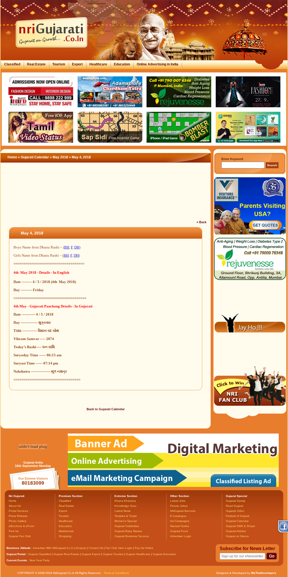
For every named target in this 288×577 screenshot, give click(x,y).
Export (77, 64)
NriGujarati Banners (182, 510)
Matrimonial (66, 531)
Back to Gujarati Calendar (106, 409)
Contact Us (96, 547)
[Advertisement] (105, 194)
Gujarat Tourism (113, 554)
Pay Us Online (144, 547)
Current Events (16, 560)
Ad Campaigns (179, 521)
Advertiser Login (180, 536)
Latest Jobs (177, 500)
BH (66, 247)
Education (122, 64)
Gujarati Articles (236, 531)
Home (12, 157)
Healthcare (98, 64)
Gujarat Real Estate (66, 554)
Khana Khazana (125, 500)
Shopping (65, 536)
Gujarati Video (235, 510)
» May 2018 (59, 157)
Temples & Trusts (125, 515)
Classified (12, 64)
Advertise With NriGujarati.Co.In (53, 547)
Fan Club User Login (118, 547)
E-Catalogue (178, 515)
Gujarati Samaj (235, 500)
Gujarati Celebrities (126, 526)
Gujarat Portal (16, 554)
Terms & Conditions (116, 572)
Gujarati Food (179, 531)
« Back (201, 222)
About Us (15, 505)
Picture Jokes (179, 505)
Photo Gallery (17, 521)
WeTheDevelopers (263, 572)
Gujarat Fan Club (20, 536)
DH (76, 247)
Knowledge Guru (125, 505)
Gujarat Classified (39, 554)
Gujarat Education (164, 554)
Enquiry (81, 547)
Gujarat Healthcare (138, 554)
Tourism (58, 64)
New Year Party (40, 560)
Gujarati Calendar (35, 157)
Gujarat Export (91, 554)
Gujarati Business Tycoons (131, 536)
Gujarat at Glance (237, 536)
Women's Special (125, 521)
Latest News (122, 510)
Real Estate (36, 64)
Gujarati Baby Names (128, 531)
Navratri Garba (179, 526)
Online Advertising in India (157, 64)
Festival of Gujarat (237, 515)
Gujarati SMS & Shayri (240, 526)
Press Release (18, 515)
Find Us (14, 531)
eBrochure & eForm (21, 526)
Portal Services (18, 510)
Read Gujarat (234, 505)
